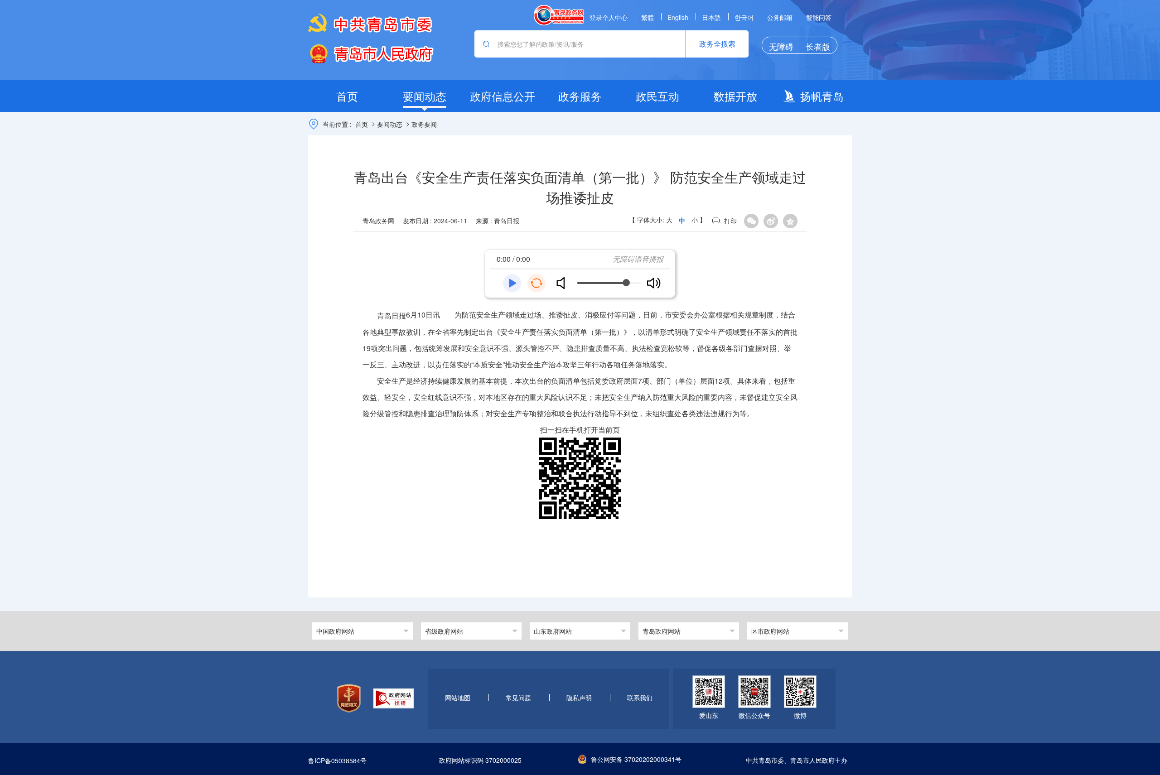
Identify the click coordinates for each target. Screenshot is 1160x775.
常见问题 (518, 697)
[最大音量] (654, 283)
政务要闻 (424, 124)
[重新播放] (536, 283)
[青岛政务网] (559, 15)
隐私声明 (579, 697)
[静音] (564, 283)
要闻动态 (389, 124)
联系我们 (639, 697)
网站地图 (457, 697)
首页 (361, 124)
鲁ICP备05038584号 (337, 760)
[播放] (512, 283)
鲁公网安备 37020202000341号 (636, 759)
